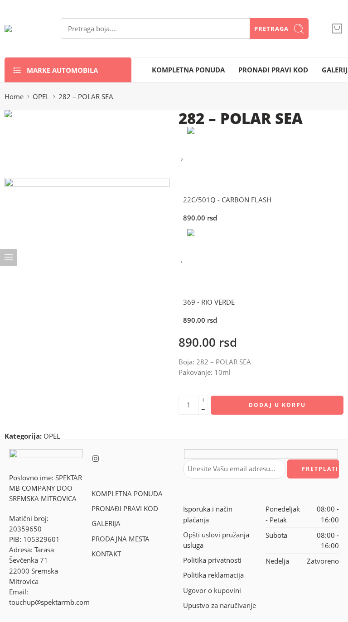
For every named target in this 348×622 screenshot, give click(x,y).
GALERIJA (106, 523)
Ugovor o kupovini (212, 590)
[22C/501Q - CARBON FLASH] (182, 160)
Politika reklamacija (213, 575)
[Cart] (337, 28)
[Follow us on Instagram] (96, 459)
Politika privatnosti (212, 560)
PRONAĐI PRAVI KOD (273, 70)
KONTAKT (106, 554)
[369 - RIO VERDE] (182, 262)
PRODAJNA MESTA (121, 539)
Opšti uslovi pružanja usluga (216, 540)
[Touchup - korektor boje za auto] (21, 28)
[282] (38, 143)
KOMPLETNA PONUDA (188, 70)
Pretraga (271, 28)
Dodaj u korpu (277, 405)
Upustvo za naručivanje (219, 605)
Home (14, 96)
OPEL (41, 96)
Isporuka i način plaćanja (207, 514)
